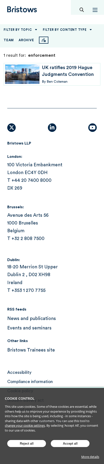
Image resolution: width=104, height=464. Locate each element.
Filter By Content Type (65, 29)
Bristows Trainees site (31, 350)
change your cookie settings (25, 425)
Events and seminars (29, 328)
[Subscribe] (43, 40)
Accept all (70, 443)
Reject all (27, 443)
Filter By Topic (18, 29)
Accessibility (19, 372)
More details (90, 457)
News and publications (31, 318)
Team (9, 40)
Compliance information (30, 382)
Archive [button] (26, 40)
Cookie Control (20, 398)
